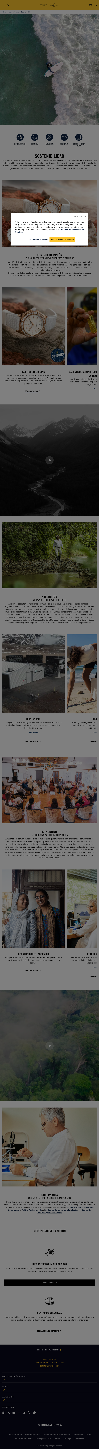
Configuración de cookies (38, 239)
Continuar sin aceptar (79, 216)
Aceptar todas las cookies (62, 239)
